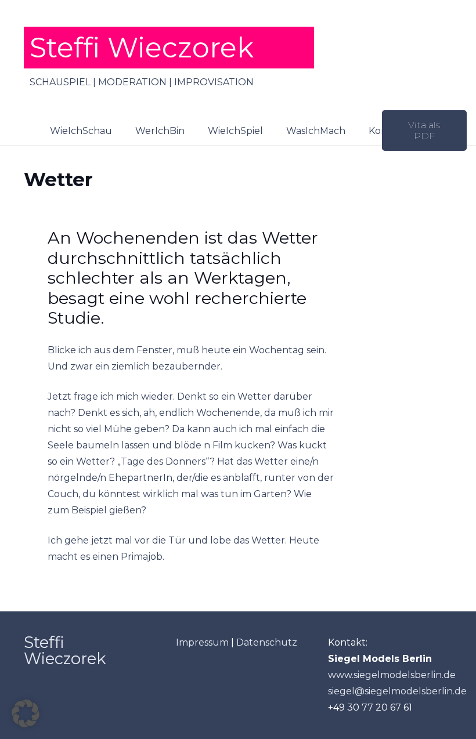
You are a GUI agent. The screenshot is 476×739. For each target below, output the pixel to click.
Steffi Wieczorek (65, 650)
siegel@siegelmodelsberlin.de (397, 691)
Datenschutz (266, 642)
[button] (354, 130)
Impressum (202, 642)
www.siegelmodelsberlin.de (392, 674)
